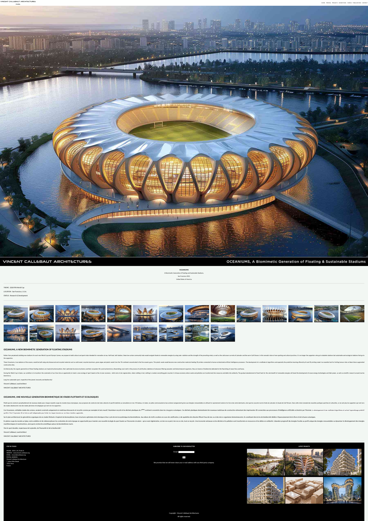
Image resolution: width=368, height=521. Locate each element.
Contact (365, 3)
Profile (328, 3)
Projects (335, 3)
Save (184, 457)
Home (323, 3)
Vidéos (349, 3)
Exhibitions (342, 3)
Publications (357, 3)
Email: (175, 452)
